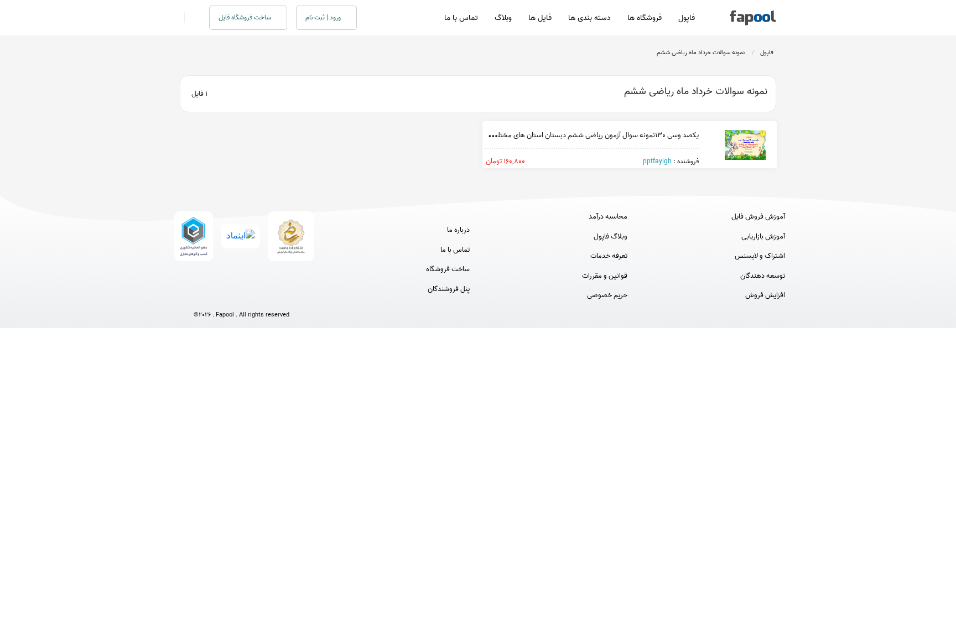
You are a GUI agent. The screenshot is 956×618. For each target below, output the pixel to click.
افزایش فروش (765, 295)
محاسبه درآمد (608, 216)
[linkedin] (282, 296)
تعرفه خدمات (608, 256)
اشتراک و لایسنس (760, 256)
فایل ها (540, 18)
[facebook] (200, 296)
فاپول (686, 18)
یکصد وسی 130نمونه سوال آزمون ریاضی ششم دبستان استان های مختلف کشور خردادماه (574, 135)
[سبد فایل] (175, 17)
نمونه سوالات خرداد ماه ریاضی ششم (701, 53)
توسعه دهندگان (762, 276)
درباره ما (458, 230)
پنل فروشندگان (449, 289)
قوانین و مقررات (604, 276)
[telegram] (221, 296)
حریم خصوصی (607, 295)
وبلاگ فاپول (610, 236)
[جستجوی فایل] (190, 17)
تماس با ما (461, 18)
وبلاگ (503, 18)
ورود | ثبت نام (323, 17)
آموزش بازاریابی (763, 236)
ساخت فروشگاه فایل (246, 17)
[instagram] (241, 296)
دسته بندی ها (589, 18)
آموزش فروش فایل (758, 216)
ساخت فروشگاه (448, 269)
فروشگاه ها (644, 18)
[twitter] (262, 296)
